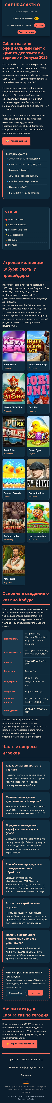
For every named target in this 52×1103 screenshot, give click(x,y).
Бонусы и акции (21, 12)
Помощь (33, 12)
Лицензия (26, 1075)
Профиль (40, 25)
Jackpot (28, 25)
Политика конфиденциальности (26, 1067)
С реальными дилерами (25, 18)
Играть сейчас (16, 141)
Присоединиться (26, 32)
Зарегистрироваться (20, 1043)
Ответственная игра (32, 1059)
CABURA (22, 5)
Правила (13, 1059)
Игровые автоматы (15, 25)
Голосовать (35, 993)
